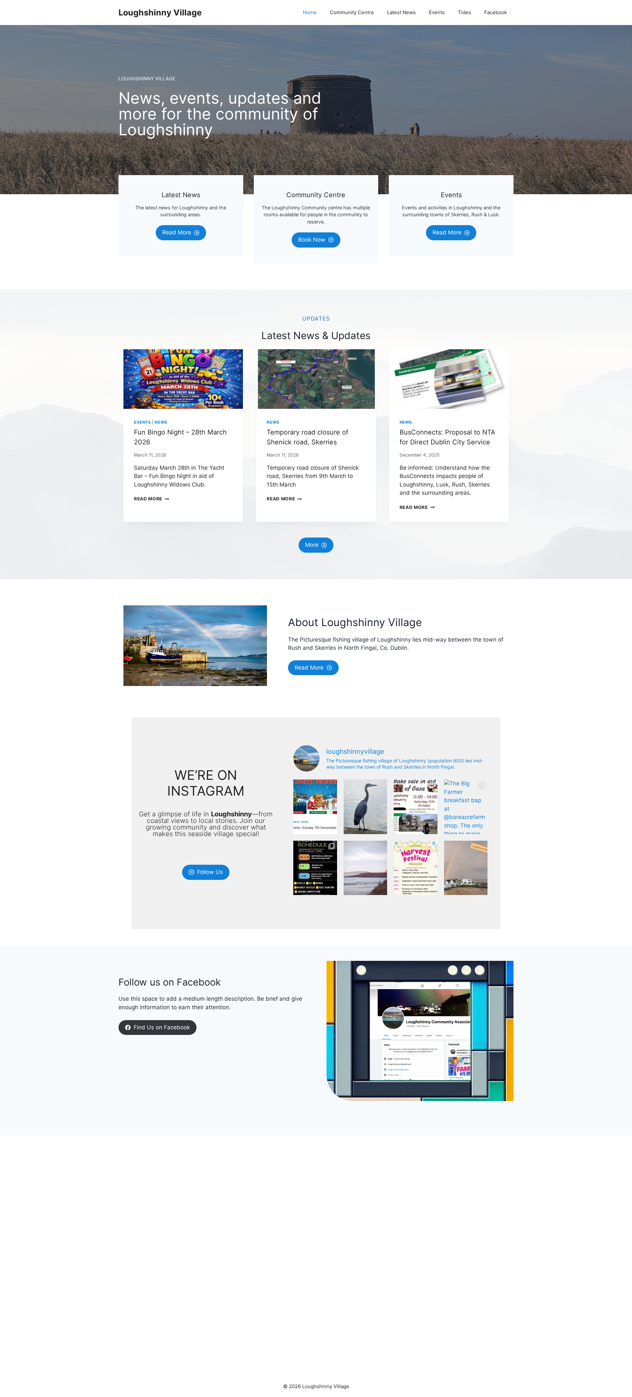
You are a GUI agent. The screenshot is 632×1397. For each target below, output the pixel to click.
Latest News (401, 12)
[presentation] (183, 379)
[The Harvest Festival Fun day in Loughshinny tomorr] (315, 868)
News (161, 422)
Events (437, 12)
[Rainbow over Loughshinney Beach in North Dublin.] (466, 868)
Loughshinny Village (160, 12)
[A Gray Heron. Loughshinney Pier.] (365, 806)
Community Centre (352, 12)
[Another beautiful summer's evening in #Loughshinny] (365, 868)
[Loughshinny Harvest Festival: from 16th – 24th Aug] (415, 868)
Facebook (495, 12)
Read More (151, 498)
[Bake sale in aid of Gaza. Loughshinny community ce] (415, 806)
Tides (464, 12)
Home (310, 12)
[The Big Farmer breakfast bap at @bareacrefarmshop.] (466, 806)
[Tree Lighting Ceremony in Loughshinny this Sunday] (315, 806)
